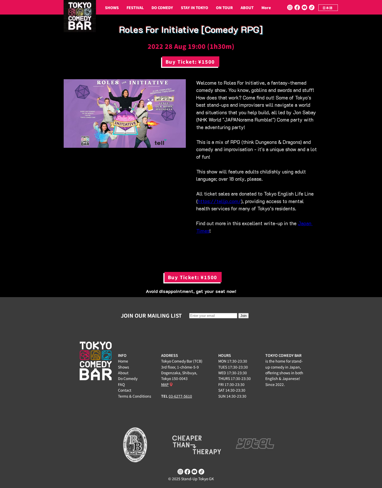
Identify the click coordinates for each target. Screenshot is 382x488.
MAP (165, 384)
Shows (123, 367)
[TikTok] (311, 7)
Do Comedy (127, 378)
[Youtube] (304, 7)
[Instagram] (290, 7)
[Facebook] (297, 7)
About (123, 372)
